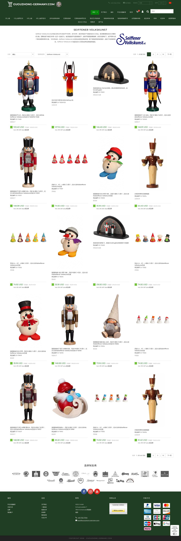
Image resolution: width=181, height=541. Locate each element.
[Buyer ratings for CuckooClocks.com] (118, 509)
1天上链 (7, 18)
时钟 (155, 18)
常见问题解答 (121, 12)
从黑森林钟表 (136, 18)
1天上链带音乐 (18, 18)
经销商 (43, 512)
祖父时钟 (147, 18)
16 (163, 54)
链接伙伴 (44, 510)
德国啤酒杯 (172, 18)
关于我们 (104, 12)
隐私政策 (44, 515)
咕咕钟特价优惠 (109, 18)
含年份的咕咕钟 (55, 18)
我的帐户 (10, 512)
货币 (156, 3)
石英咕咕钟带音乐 (80, 18)
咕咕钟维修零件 (123, 18)
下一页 (169, 54)
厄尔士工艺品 (82, 22)
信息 (43, 498)
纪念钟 (162, 18)
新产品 (101, 22)
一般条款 (44, 507)
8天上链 (29, 18)
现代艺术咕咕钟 (95, 18)
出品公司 (44, 517)
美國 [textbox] (140, 3)
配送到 (135, 3)
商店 (94, 12)
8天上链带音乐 (41, 18)
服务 (112, 12)
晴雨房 (92, 22)
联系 (131, 12)
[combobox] (145, 3)
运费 (9, 510)
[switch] (175, 534)
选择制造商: (41, 54)
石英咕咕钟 (67, 18)
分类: (9, 54)
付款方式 (10, 507)
